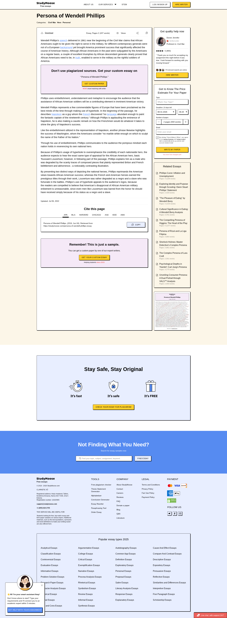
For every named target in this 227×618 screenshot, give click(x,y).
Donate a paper (123, 505)
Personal (67, 22)
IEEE (114, 215)
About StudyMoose (124, 485)
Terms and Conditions (151, 485)
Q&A (118, 514)
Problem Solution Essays (52, 577)
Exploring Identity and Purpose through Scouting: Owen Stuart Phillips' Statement (173, 187)
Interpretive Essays (162, 588)
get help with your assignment (25, 610)
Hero (59, 22)
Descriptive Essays (162, 559)
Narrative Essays (86, 571)
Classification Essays (51, 554)
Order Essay (96, 512)
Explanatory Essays (124, 600)
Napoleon (56, 114)
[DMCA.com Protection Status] (171, 500)
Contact (120, 489)
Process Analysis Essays (90, 577)
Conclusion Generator (100, 500)
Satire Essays (121, 582)
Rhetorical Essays (86, 582)
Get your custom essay (94, 257)
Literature (121, 518)
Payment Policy (148, 497)
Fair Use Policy (148, 493)
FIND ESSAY (142, 458)
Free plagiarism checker (101, 485)
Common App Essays (125, 554)
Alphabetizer (96, 496)
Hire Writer (181, 4)
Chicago (96, 215)
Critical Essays (85, 559)
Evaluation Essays (49, 565)
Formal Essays (48, 600)
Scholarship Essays (162, 600)
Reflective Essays (161, 577)
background (66, 47)
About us (88, 4)
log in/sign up (160, 4)
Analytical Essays (49, 548)
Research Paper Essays (52, 582)
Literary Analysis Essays (126, 588)
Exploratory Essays (124, 565)
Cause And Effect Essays (164, 548)
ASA (107, 215)
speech (63, 40)
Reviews (120, 497)
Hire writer (172, 75)
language (112, 114)
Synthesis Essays (86, 606)
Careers (120, 493)
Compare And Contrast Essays (167, 554)
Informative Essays (49, 571)
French (86, 114)
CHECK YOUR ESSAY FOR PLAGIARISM (113, 407)
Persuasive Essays (162, 571)
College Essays (85, 554)
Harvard (83, 215)
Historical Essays (49, 594)
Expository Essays (161, 565)
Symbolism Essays (87, 588)
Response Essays (123, 594)
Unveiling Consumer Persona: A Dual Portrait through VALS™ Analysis (173, 278)
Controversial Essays (51, 559)
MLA (73, 215)
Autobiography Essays (125, 548)
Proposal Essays (123, 577)
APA (65, 215)
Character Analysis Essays (53, 588)
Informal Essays (85, 600)
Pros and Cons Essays (51, 606)
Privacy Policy (147, 489)
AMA (123, 215)
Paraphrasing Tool (98, 508)
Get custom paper (94, 84)
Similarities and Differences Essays (169, 582)
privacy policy (181, 139)
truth (77, 57)
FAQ (118, 501)
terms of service (169, 139)
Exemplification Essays (89, 565)
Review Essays (85, 594)
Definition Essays (123, 559)
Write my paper (172, 150)
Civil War (52, 22)
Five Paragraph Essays (164, 594)
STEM (124, 4)
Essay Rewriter (97, 504)
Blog (118, 510)
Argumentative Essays (88, 548)
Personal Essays (123, 571)
